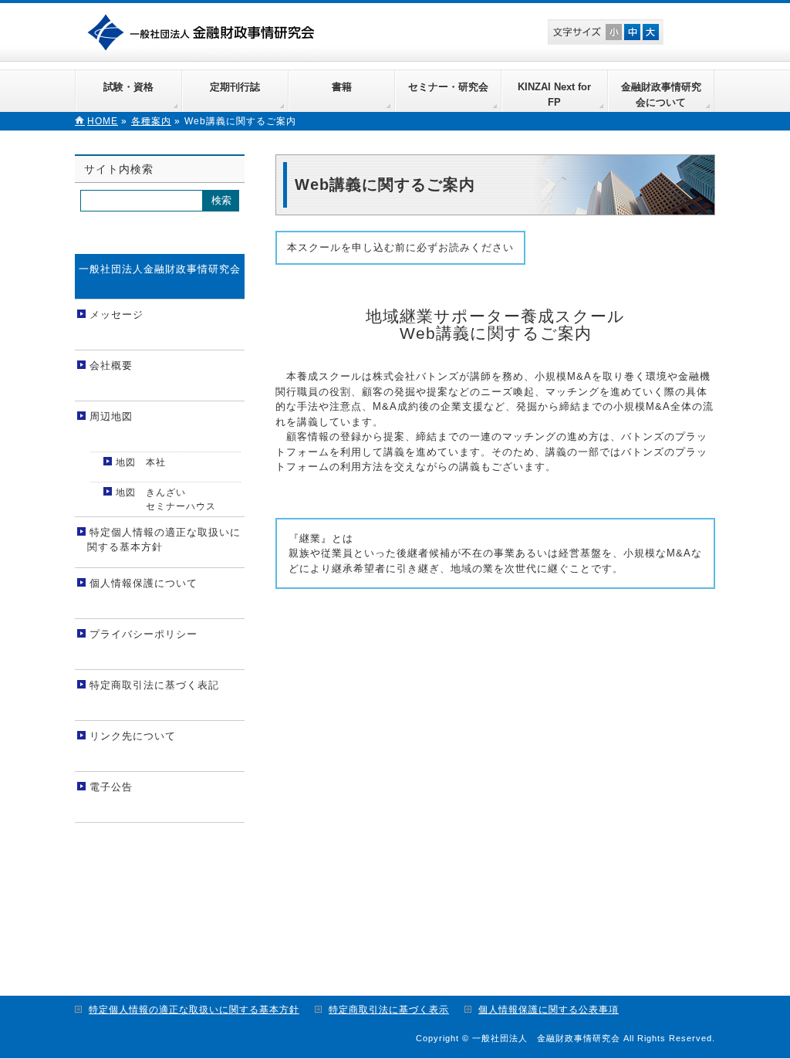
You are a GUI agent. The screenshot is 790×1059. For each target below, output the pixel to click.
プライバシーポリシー (143, 634)
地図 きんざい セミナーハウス (164, 499)
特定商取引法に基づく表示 (389, 1009)
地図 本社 (141, 462)
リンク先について (132, 736)
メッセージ (116, 314)
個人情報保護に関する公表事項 (548, 1009)
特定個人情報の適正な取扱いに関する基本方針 (164, 539)
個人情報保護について (143, 583)
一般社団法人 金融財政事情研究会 (204, 31)
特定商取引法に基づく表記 (154, 685)
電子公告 (111, 787)
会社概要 (111, 365)
